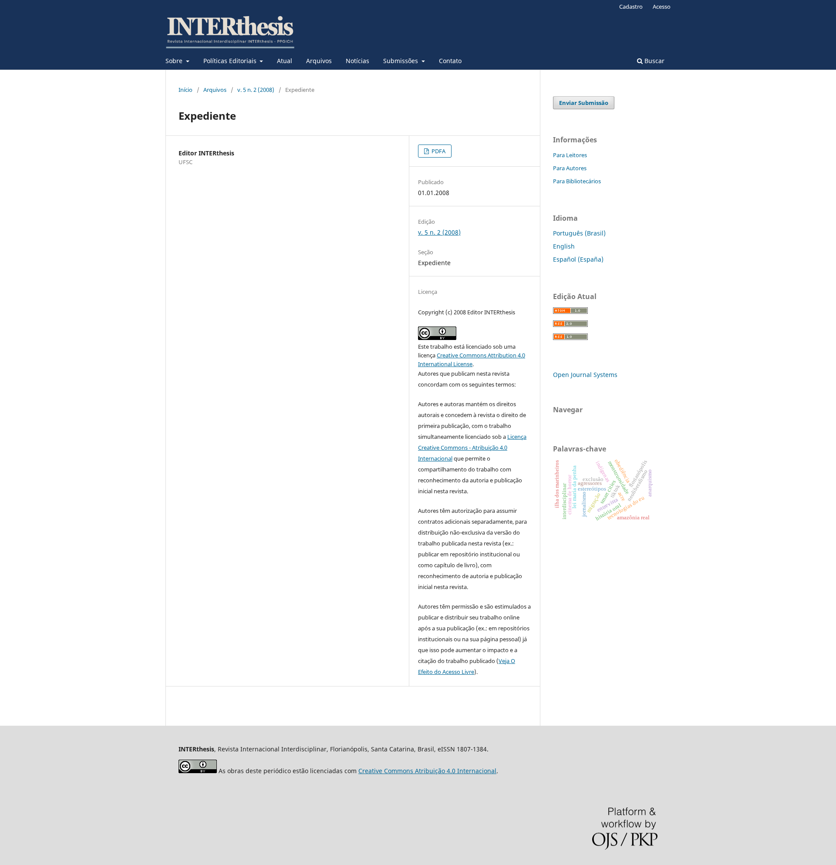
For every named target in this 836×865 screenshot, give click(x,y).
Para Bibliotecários (577, 181)
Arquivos (319, 61)
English (564, 246)
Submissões (401, 61)
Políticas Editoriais (230, 61)
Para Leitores (570, 155)
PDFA (437, 151)
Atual (284, 61)
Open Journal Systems (585, 374)
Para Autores (570, 168)
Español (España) (578, 259)
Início (185, 90)
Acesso (662, 6)
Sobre (174, 61)
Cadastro (631, 6)
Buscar (653, 61)
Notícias (357, 61)
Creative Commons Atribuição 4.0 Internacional (427, 771)
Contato (450, 61)
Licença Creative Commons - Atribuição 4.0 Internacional (472, 447)
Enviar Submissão (583, 103)
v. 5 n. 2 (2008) (255, 90)
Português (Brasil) (579, 233)
